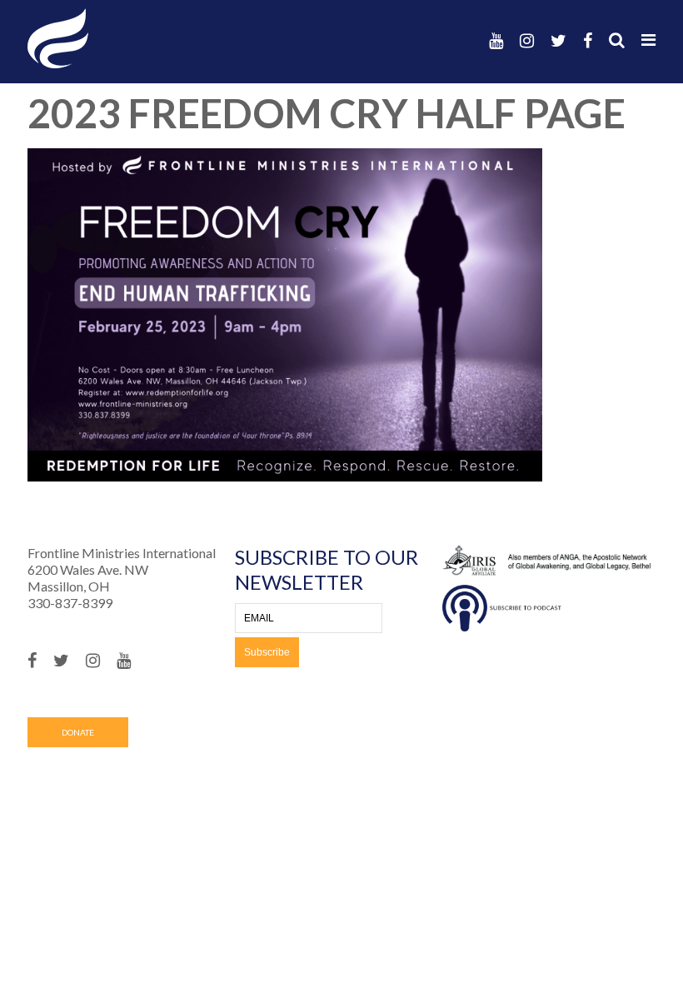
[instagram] (527, 40)
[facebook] (587, 40)
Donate (78, 732)
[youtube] (496, 40)
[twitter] (558, 40)
